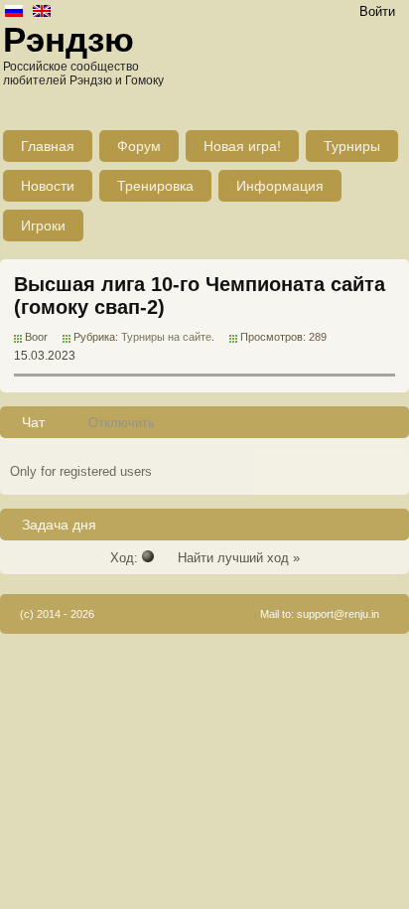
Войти (377, 11)
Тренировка (155, 186)
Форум (139, 146)
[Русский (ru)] (14, 12)
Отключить (121, 422)
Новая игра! (242, 146)
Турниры (352, 146)
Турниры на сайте (166, 337)
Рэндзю (68, 39)
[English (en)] (42, 12)
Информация (280, 186)
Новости (47, 186)
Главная (47, 146)
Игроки (43, 225)
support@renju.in (338, 614)
